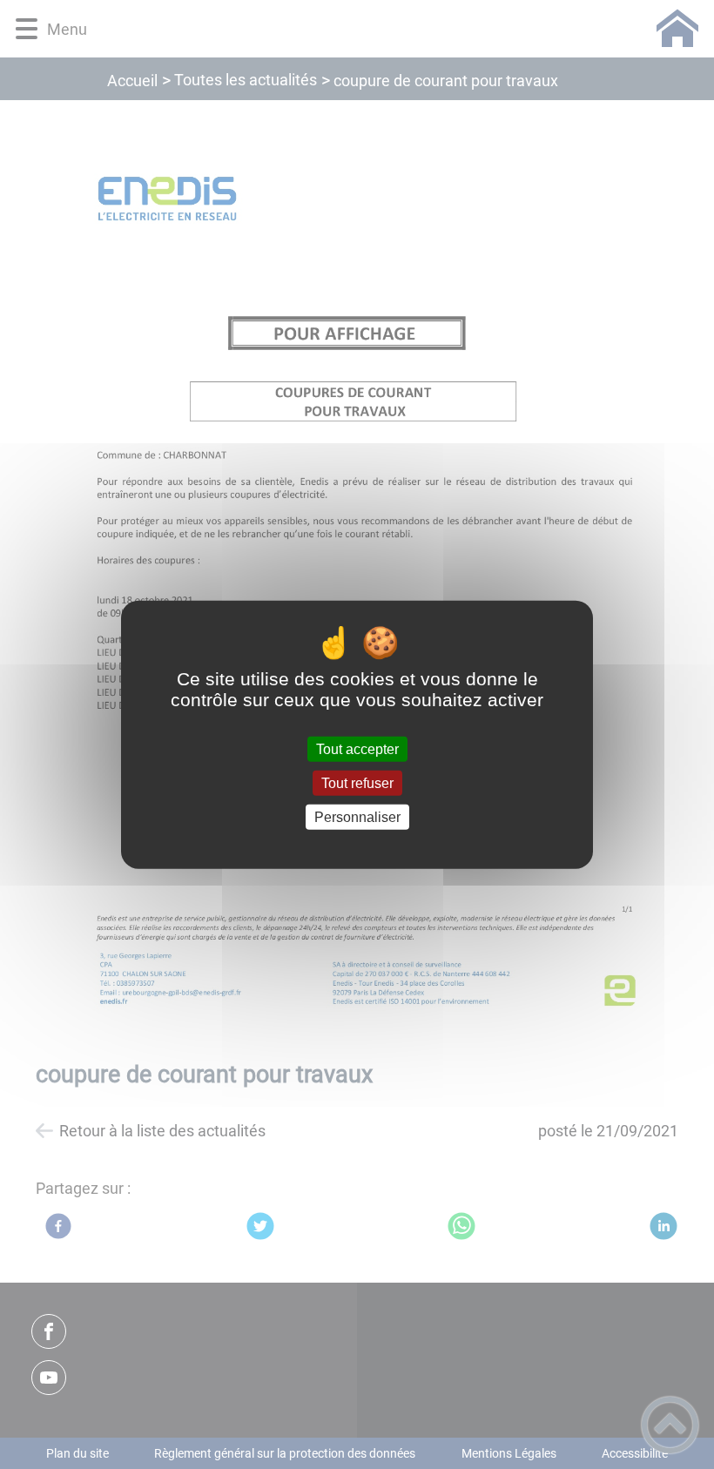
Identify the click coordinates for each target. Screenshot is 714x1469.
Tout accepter (357, 748)
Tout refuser (357, 782)
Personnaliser (357, 817)
